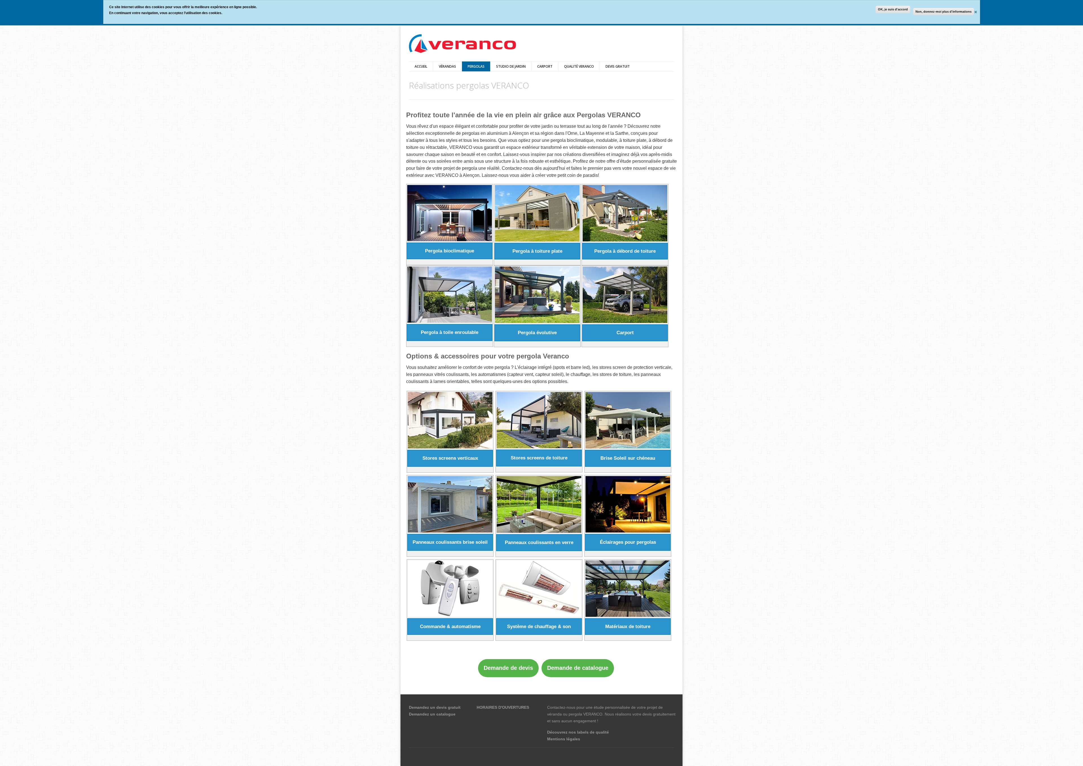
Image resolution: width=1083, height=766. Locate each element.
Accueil (421, 66)
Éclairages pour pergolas (628, 542)
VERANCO (592, 714)
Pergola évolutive (537, 332)
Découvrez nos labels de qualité (578, 732)
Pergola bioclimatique (449, 251)
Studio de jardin (511, 66)
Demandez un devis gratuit (435, 707)
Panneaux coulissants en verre (539, 542)
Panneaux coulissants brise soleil (450, 542)
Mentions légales (563, 739)
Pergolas (476, 66)
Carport (544, 66)
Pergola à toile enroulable (449, 332)
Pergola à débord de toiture (625, 251)
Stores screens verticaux (450, 458)
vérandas (447, 66)
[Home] (462, 44)
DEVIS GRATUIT (618, 66)
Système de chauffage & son (539, 626)
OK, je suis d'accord (893, 9)
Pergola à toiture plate (537, 251)
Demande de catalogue (577, 668)
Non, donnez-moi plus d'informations (943, 11)
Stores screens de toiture (539, 458)
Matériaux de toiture (627, 626)
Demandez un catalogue (432, 714)
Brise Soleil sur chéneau (627, 458)
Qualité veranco (579, 66)
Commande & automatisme (450, 626)
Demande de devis (508, 668)
